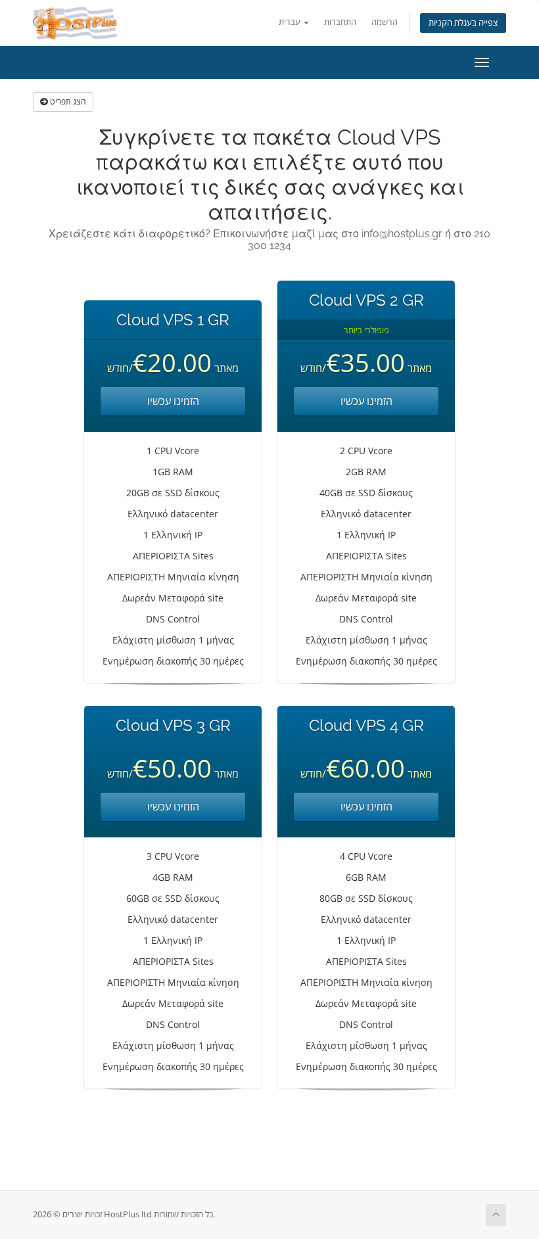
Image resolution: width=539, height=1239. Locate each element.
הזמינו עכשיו (173, 401)
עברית (290, 22)
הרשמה (384, 22)
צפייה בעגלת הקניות (463, 22)
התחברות (340, 22)
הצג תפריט (67, 101)
